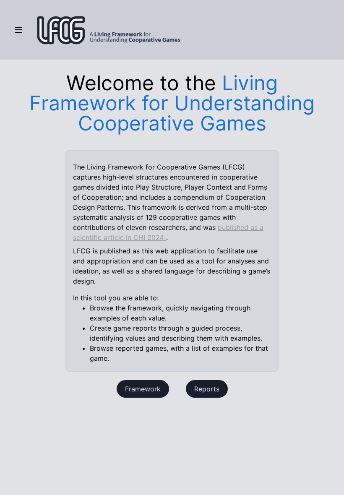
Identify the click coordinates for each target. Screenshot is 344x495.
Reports (206, 389)
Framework (143, 389)
